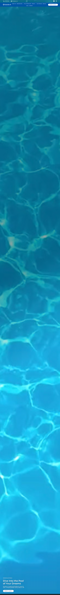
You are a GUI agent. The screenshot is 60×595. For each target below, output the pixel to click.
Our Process (39, 3)
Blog (27, 5)
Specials (44, 3)
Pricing (33, 3)
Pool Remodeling (27, 3)
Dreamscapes (19, 3)
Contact (31, 5)
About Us (14, 3)
